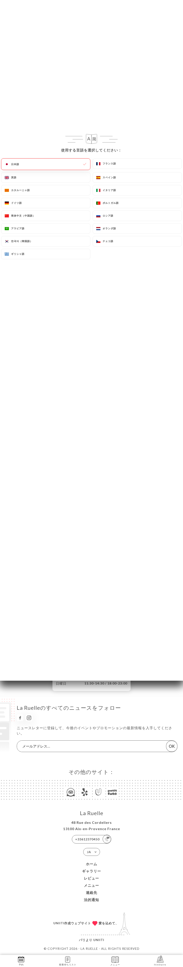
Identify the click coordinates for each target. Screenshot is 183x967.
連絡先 (91, 892)
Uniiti (98, 940)
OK (172, 746)
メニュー (91, 885)
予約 (21, 964)
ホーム (91, 864)
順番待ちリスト (67, 964)
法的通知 (91, 899)
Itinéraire (160, 964)
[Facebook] (20, 717)
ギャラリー (91, 871)
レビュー (91, 878)
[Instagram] (29, 717)
